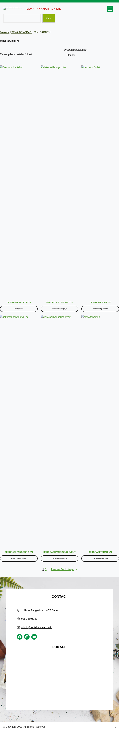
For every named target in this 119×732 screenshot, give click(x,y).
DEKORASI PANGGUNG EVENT (59, 552)
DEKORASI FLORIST (100, 302)
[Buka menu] (110, 9)
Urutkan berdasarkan (75, 49)
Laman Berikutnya (64, 569)
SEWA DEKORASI (21, 32)
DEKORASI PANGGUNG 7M (19, 552)
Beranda (4, 32)
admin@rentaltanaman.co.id (36, 627)
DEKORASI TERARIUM (100, 552)
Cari (48, 18)
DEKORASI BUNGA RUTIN (59, 302)
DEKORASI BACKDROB (19, 302)
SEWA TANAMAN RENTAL (43, 8)
